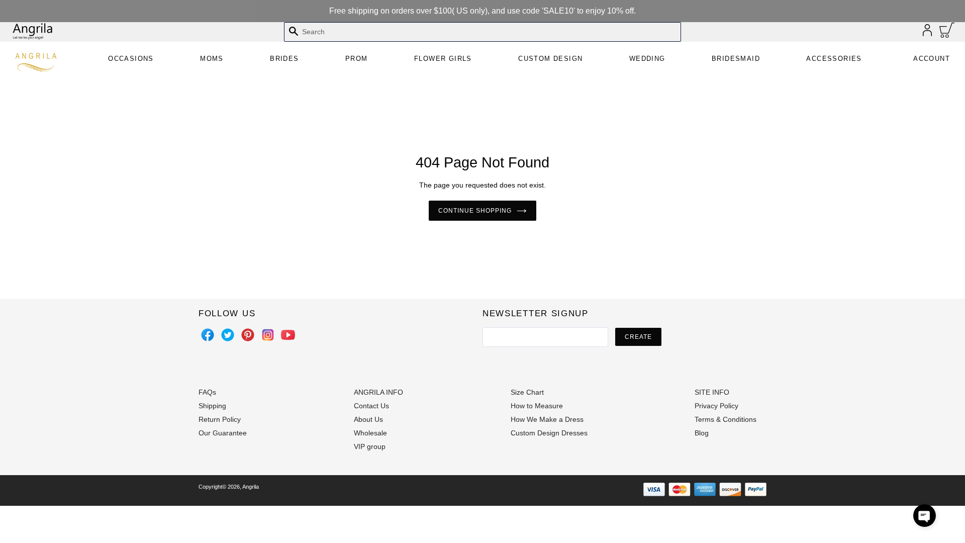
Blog (702, 433)
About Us (368, 419)
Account (931, 58)
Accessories (833, 58)
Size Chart (527, 392)
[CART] (947, 32)
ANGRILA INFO (378, 392)
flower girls (443, 58)
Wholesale (370, 433)
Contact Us (371, 406)
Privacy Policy (716, 406)
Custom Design (550, 58)
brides (284, 58)
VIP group (369, 446)
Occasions (131, 58)
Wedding (647, 58)
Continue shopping (474, 210)
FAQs (207, 392)
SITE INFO (712, 392)
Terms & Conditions (725, 419)
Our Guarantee (223, 433)
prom (356, 58)
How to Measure (537, 406)
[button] (924, 515)
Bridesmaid (736, 58)
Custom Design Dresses (549, 433)
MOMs (212, 58)
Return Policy (220, 419)
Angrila (250, 487)
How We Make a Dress (547, 419)
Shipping (212, 406)
